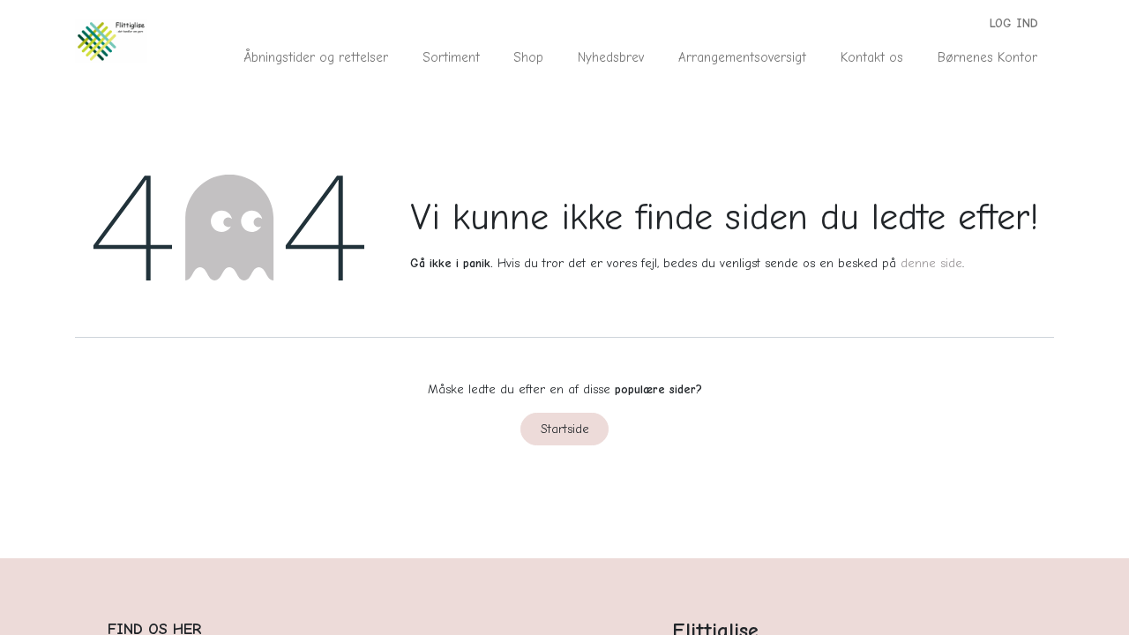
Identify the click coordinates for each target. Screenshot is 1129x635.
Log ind (1014, 23)
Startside (565, 429)
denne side (931, 263)
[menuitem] (316, 58)
